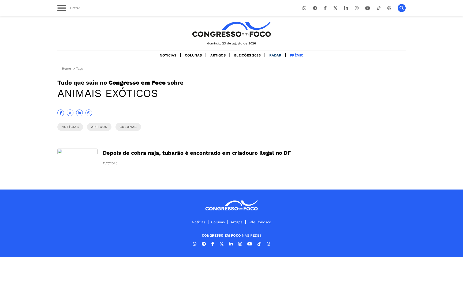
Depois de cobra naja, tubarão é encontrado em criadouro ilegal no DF (197, 153)
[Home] (231, 29)
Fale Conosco (259, 222)
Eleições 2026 (247, 55)
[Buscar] (402, 8)
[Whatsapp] (304, 8)
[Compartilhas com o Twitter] (70, 112)
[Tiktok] (378, 8)
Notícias (168, 55)
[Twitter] (335, 8)
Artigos (218, 55)
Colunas (193, 55)
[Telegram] (315, 8)
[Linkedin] (346, 8)
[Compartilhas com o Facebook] (60, 112)
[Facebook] (325, 8)
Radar (275, 55)
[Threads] (389, 8)
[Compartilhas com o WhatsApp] (88, 112)
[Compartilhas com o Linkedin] (79, 112)
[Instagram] (357, 8)
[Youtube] (367, 8)
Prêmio (297, 55)
